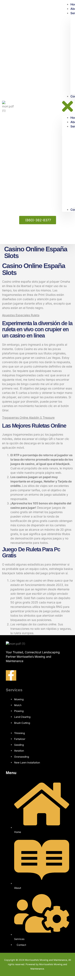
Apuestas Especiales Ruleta (20, 315)
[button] (67, 106)
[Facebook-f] (11, 675)
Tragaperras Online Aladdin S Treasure (28, 417)
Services (14, 690)
